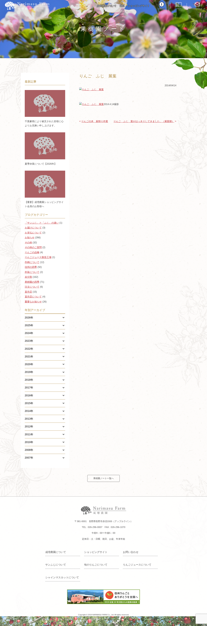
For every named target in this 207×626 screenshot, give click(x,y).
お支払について (33, 232)
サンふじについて (55, 564)
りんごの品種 (32, 252)
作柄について (32, 262)
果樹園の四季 (32, 282)
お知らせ (161, 9)
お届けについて (33, 227)
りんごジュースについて (137, 564)
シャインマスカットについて (62, 577)
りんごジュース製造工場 (38, 257)
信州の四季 (31, 267)
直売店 (28, 291)
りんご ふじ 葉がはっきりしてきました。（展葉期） (144, 121)
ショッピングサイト (139, 5)
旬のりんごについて (95, 564)
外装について (32, 272)
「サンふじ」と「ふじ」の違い (42, 222)
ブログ (178, 9)
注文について (32, 286)
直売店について (33, 296)
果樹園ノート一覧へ (103, 478)
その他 (28, 242)
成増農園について (106, 5)
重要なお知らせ (33, 301)
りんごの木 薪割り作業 (94, 121)
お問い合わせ (197, 9)
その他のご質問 (33, 247)
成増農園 (27, 6)
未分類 (28, 277)
